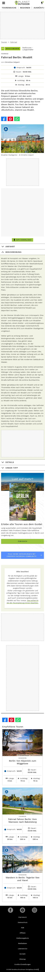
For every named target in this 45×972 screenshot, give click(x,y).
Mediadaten (22, 943)
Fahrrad (13, 42)
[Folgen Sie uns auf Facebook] (10, 910)
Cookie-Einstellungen (22, 964)
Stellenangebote (22, 938)
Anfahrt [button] (10, 246)
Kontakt (22, 954)
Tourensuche (9, 8)
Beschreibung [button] (13, 252)
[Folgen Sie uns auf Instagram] (34, 910)
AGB (22, 927)
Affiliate (22, 933)
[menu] (3, 3)
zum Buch (22, 541)
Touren (4, 42)
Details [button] (9, 462)
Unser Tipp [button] (11, 468)
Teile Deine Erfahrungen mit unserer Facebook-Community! (21, 555)
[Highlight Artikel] (42, 3)
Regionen (25, 8)
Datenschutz (22, 922)
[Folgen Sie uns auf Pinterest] (22, 910)
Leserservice (22, 948)
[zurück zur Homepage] (22, 3)
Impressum (22, 917)
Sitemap (22, 959)
